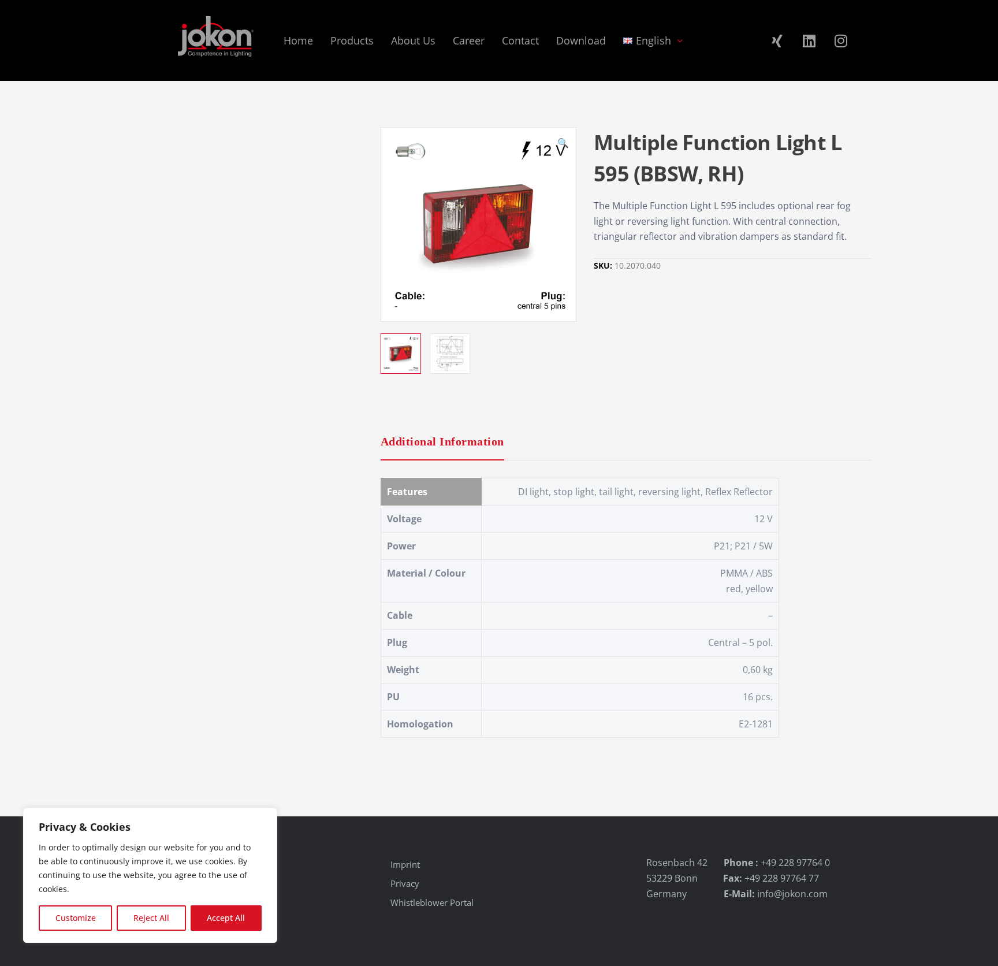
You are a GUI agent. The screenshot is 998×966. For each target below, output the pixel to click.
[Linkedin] (809, 40)
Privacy (404, 883)
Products (352, 40)
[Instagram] (840, 40)
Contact (520, 40)
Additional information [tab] (442, 441)
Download (581, 40)
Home (298, 40)
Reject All (151, 917)
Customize (75, 917)
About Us (413, 40)
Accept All (226, 917)
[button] (563, 144)
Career (469, 40)
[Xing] (777, 40)
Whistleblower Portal (432, 902)
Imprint (405, 864)
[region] (150, 875)
